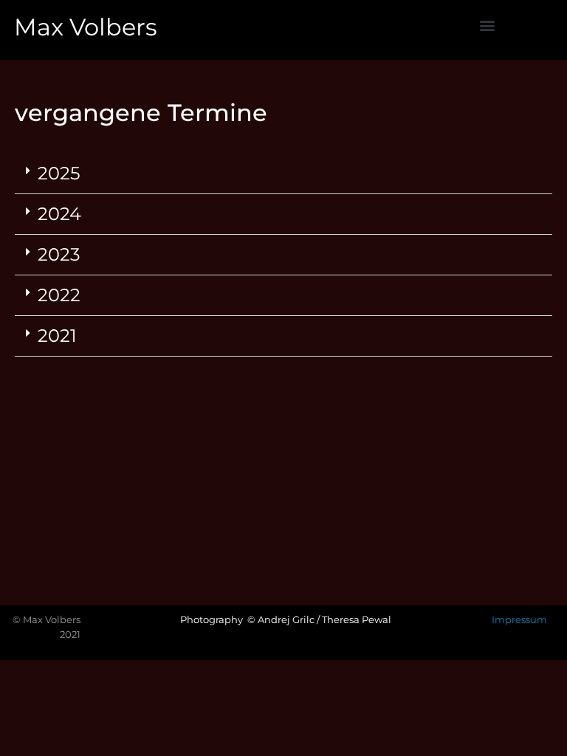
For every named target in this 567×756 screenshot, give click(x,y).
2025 (59, 173)
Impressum (519, 619)
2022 (59, 295)
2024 (59, 213)
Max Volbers (85, 27)
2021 (57, 335)
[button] (487, 25)
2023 (59, 254)
